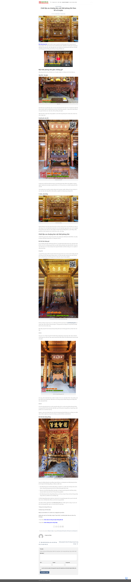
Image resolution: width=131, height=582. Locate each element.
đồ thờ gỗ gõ (59, 530)
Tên (41, 562)
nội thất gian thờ (74, 530)
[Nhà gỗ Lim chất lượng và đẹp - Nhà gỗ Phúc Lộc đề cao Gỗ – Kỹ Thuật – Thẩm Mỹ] (44, 2)
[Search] (50, 2)
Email (54, 562)
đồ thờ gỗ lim (64, 530)
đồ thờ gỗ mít (69, 530)
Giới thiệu (59, 2)
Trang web (68, 562)
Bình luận (42, 553)
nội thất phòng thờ (71, 322)
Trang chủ (54, 2)
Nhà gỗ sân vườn (73, 2)
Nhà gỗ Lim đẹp (65, 2)
